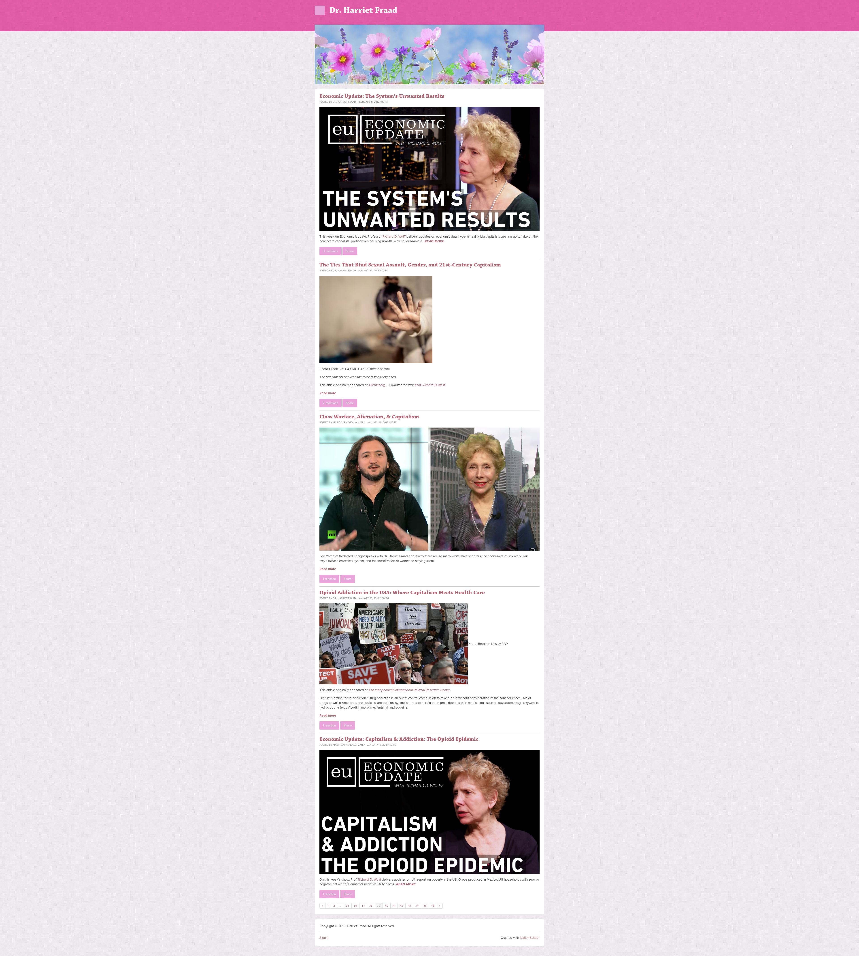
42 (401, 905)
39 (378, 905)
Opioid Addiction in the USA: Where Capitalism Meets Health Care (402, 592)
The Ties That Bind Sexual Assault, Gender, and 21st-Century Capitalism (410, 265)
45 (425, 905)
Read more (327, 393)
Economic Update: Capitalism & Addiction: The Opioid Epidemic (398, 739)
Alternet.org (376, 385)
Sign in (324, 938)
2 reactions (330, 403)
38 (370, 905)
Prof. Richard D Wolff (430, 385)
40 (386, 905)
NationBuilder (530, 938)
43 (409, 905)
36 (355, 905)
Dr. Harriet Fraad (363, 10)
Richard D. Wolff (394, 236)
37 (363, 905)
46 (432, 905)
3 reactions (330, 251)
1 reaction (329, 579)
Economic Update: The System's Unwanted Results (381, 96)
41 (394, 905)
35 (347, 905)
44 (417, 905)
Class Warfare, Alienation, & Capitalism (369, 416)
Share (350, 251)
